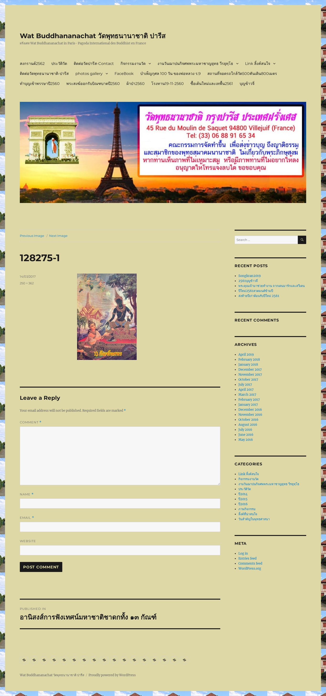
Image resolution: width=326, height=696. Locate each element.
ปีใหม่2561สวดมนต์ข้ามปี (255, 291)
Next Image (58, 236)
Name (27, 494)
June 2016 (245, 435)
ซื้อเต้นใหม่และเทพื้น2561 (211, 83)
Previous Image (32, 236)
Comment (31, 422)
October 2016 (248, 420)
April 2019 (246, 355)
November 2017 (250, 375)
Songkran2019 (249, 276)
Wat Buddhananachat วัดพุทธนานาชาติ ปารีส (93, 36)
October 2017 (248, 380)
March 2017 (247, 395)
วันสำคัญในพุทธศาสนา (254, 519)
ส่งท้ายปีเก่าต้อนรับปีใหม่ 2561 (258, 296)
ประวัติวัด (59, 63)
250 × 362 (27, 283)
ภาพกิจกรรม (247, 509)
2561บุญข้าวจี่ (248, 281)
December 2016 (250, 410)
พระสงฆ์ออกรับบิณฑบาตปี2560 (93, 83)
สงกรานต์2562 (32, 63)
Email (27, 518)
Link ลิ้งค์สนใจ (257, 63)
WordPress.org (249, 568)
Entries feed (247, 558)
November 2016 (250, 415)
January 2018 (248, 365)
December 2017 (250, 370)
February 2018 (249, 360)
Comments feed (250, 563)
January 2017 (248, 405)
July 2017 (245, 385)
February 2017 (249, 400)
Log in (243, 553)
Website (28, 541)
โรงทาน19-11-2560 (167, 83)
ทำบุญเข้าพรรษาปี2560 (40, 83)
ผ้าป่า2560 (135, 83)
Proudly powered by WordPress (112, 675)
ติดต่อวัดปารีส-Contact (94, 63)
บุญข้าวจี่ (247, 83)
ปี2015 (242, 499)
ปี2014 (242, 494)
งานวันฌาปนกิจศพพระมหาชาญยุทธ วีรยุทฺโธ (195, 63)
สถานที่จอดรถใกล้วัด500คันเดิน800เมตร (242, 73)
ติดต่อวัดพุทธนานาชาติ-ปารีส (44, 73)
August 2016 (247, 425)
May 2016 (245, 440)
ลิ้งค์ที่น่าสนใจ (247, 514)
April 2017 (246, 390)
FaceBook (124, 73)
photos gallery (89, 73)
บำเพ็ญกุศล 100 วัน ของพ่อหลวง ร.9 (170, 73)
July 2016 (245, 430)
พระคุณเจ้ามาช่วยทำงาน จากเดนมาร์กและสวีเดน (271, 286)
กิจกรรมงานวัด (133, 63)
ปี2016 (243, 504)
